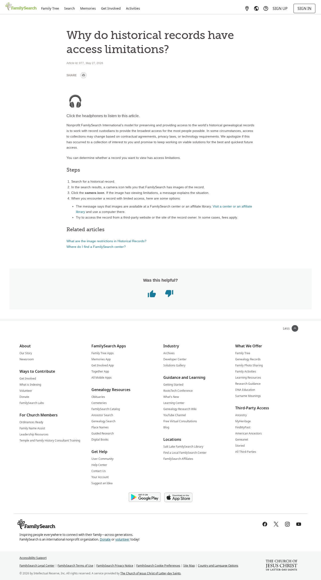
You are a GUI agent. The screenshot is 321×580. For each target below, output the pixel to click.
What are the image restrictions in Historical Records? (106, 241)
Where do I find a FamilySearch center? (96, 247)
